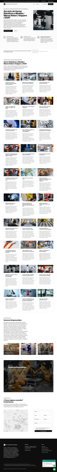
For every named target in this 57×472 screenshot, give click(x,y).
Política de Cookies (45, 447)
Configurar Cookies (45, 452)
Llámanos (15, 30)
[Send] (54, 465)
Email (36, 415)
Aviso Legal (43, 446)
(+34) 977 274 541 (27, 448)
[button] (16, 420)
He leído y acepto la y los (43, 428)
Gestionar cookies (50, 1)
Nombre (36, 411)
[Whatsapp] (54, 469)
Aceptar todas (43, 1)
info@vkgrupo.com (28, 450)
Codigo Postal (37, 419)
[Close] (54, 461)
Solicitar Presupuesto (7, 30)
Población (45, 419)
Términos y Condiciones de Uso (47, 450)
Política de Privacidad (45, 449)
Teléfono (45, 415)
